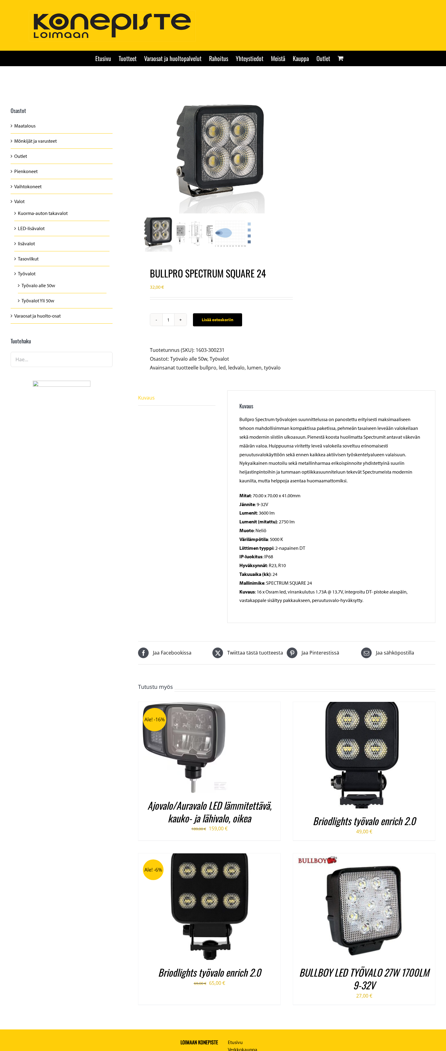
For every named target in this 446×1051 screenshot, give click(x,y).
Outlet (20, 156)
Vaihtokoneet (28, 186)
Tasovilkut (28, 259)
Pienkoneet (26, 171)
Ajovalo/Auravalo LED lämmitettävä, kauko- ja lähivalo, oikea (209, 811)
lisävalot (26, 243)
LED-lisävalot (31, 228)
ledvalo (236, 367)
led (222, 367)
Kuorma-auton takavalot (43, 213)
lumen (254, 367)
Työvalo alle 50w (188, 358)
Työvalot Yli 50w (38, 301)
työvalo (272, 367)
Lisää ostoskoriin (217, 319)
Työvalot (219, 358)
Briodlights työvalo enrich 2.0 (364, 821)
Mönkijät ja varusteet (35, 141)
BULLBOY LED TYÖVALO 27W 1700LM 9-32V (364, 978)
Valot (19, 201)
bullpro (208, 367)
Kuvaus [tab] (146, 397)
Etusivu (235, 1042)
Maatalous (24, 126)
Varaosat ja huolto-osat (37, 316)
